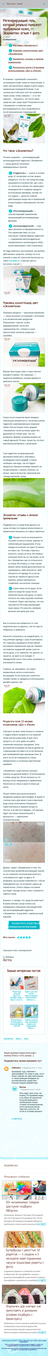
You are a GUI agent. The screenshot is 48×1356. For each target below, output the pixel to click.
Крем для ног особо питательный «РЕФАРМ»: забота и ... (31, 996)
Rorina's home (15, 4)
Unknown (16, 1068)
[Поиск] (44, 4)
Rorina (22, 1087)
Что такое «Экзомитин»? (25, 45)
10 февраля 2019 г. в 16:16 (32, 1068)
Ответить (17, 1119)
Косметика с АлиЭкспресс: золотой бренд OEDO (16, 1023)
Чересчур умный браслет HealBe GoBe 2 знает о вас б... (16, 996)
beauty (18, 1039)
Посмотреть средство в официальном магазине (23, 925)
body (26, 1039)
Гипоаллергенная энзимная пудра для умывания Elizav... (31, 1024)
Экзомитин (8, 1039)
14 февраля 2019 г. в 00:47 (30, 1089)
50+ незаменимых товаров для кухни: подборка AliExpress (22, 1206)
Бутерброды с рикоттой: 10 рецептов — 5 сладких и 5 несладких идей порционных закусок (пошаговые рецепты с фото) (25, 1259)
